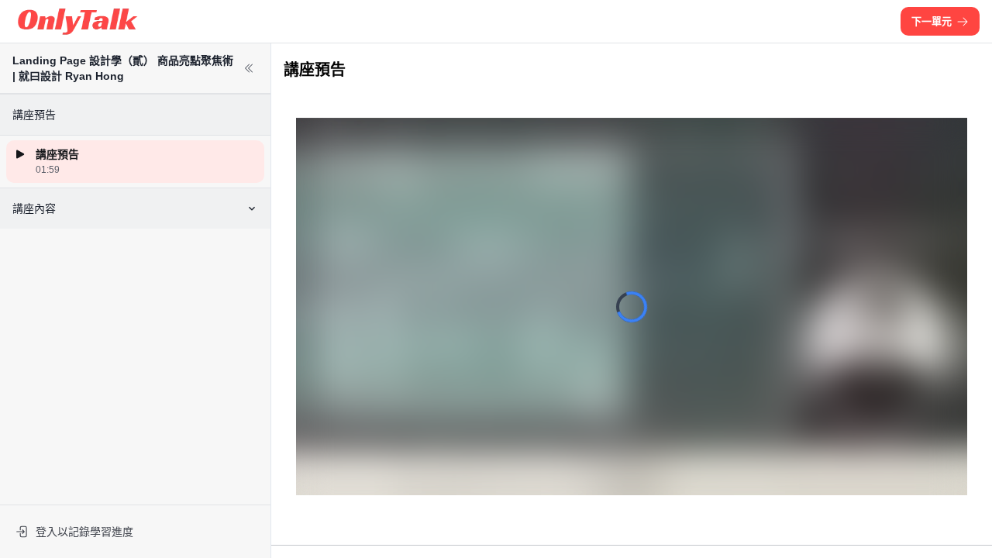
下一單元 (931, 21)
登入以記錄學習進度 (84, 531)
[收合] (248, 68)
